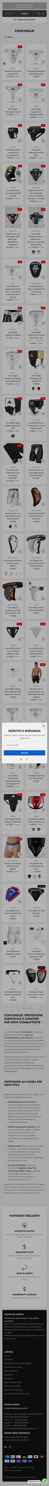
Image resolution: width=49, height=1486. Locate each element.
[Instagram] (26, 759)
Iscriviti (24, 753)
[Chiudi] (44, 726)
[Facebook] (21, 759)
